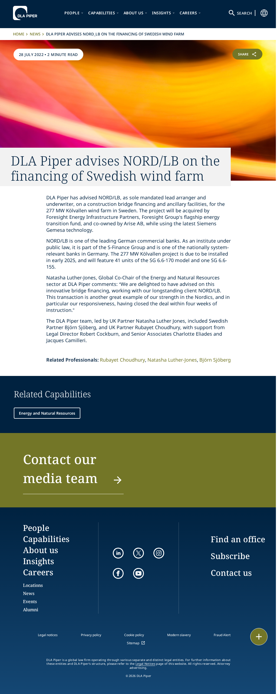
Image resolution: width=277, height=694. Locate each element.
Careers (188, 12)
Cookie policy (134, 635)
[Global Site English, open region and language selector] (264, 13)
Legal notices (48, 635)
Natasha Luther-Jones (172, 359)
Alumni (30, 610)
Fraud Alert (222, 635)
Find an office (238, 539)
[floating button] (259, 636)
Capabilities (101, 12)
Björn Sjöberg (215, 359)
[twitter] (138, 553)
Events (30, 601)
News (35, 34)
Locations (33, 585)
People (72, 12)
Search (244, 13)
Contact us (231, 572)
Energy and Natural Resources (47, 413)
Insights (161, 12)
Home (18, 34)
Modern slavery (179, 635)
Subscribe (230, 555)
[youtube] (138, 573)
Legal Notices (145, 664)
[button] (73, 472)
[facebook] (118, 573)
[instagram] (158, 553)
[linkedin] (118, 553)
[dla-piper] (26, 13)
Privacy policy (91, 635)
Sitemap (133, 643)
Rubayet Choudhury (122, 359)
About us (134, 12)
